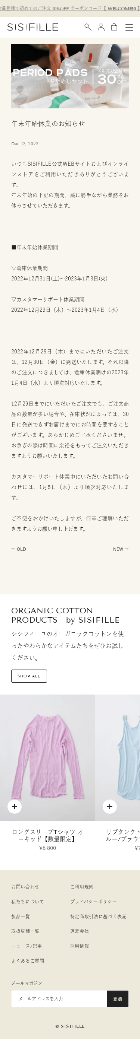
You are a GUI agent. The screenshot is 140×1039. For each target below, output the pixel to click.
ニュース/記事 (26, 946)
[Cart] (114, 27)
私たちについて (27, 902)
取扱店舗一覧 (25, 931)
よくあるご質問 (27, 961)
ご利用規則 (82, 887)
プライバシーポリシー (93, 902)
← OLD (18, 549)
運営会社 (79, 931)
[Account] (101, 27)
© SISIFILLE (70, 1026)
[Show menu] (129, 27)
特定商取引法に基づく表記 (98, 916)
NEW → (121, 549)
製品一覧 (20, 916)
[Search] (88, 27)
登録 (117, 999)
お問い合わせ (25, 887)
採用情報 (79, 946)
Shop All (29, 676)
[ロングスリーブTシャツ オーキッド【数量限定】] (47, 758)
